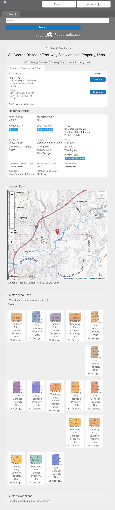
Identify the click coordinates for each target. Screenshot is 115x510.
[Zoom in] (12, 194)
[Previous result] (46, 48)
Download (98, 79)
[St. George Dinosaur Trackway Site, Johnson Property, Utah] (57, 62)
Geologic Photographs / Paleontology (29, 501)
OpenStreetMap (89, 278)
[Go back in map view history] (11, 242)
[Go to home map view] (11, 232)
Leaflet (69, 278)
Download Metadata (23, 104)
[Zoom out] (12, 226)
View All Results (58, 48)
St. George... (17, 340)
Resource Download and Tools (26, 68)
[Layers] (101, 195)
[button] (57, 232)
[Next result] (69, 48)
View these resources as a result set (28, 300)
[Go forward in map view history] (11, 237)
